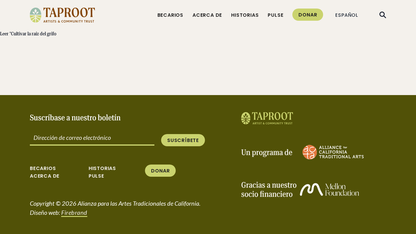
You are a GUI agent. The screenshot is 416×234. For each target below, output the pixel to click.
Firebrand (74, 212)
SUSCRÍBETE (183, 140)
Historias (245, 15)
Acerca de (207, 15)
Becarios (170, 15)
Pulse (275, 15)
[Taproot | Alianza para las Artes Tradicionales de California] (267, 118)
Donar (307, 14)
